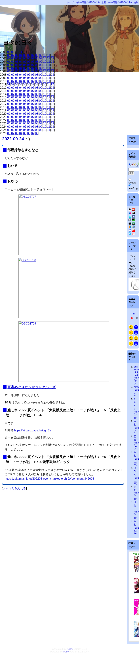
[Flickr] (130, 213)
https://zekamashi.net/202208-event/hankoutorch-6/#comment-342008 (49, 478)
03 (16, 55)
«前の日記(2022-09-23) (88, 2)
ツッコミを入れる (14, 488)
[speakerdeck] (133, 223)
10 (16, 51)
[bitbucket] (133, 227)
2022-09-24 (13, 138)
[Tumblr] (130, 220)
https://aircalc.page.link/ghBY (32, 430)
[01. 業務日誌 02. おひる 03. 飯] (136, 328)
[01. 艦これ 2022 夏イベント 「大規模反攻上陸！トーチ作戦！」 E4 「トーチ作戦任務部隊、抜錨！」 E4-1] (131, 339)
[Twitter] (130, 217)
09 (12, 51)
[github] (130, 223)
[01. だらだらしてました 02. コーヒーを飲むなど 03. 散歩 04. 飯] (131, 334)
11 (20, 51)
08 (8, 51)
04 (20, 55)
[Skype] (130, 234)
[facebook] (133, 217)
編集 (136, 2)
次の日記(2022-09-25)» (120, 2)
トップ (70, 2)
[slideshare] (130, 227)
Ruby (66, 651)
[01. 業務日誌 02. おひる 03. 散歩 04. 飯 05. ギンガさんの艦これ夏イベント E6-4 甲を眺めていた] (136, 334)
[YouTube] (133, 230)
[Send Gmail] (133, 234)
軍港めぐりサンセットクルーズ (31, 387)
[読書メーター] (133, 220)
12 (24, 51)
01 (8, 55)
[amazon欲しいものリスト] (130, 210)
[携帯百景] (133, 213)
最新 (103, 2)
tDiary (70, 649)
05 (24, 55)
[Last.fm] (133, 210)
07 (32, 55)
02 (12, 55)
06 (28, 55)
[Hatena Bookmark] (130, 230)
